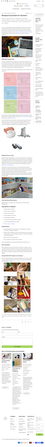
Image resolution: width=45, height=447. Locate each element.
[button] (19, 5)
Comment (3, 336)
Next (31, 13)
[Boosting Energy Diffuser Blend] (23, 99)
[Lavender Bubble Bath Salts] (6, 356)
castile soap (3, 365)
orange (5, 21)
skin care (3, 370)
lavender (6, 368)
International (21, 426)
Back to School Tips (10, 18)
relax (24, 371)
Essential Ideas (24, 18)
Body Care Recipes (7, 364)
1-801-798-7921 (11, 1)
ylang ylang (6, 23)
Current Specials (22, 421)
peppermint (9, 21)
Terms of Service (13, 426)
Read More (5, 387)
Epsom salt (8, 365)
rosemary (20, 21)
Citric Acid (24, 365)
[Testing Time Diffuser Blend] (10, 99)
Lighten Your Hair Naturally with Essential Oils (38, 56)
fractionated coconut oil (26, 370)
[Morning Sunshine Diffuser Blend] (23, 85)
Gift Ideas (8, 367)
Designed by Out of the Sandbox (16, 439)
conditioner (18, 375)
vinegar (13, 384)
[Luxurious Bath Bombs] (28, 356)
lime (2, 21)
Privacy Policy (12, 428)
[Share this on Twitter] (22, 322)
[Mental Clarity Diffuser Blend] (23, 112)
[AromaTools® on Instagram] (3, 1)
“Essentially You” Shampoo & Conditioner (16, 370)
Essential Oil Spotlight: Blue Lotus (38, 74)
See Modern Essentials (26, 21)
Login (39, 1)
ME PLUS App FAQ (22, 432)
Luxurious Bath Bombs (38, 114)
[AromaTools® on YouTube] (7, 1)
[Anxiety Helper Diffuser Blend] (10, 112)
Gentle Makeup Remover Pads (38, 121)
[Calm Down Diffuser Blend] (10, 85)
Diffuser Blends (18, 18)
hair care (18, 378)
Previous (27, 13)
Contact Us (12, 421)
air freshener (4, 18)
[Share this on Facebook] (25, 322)
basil (14, 18)
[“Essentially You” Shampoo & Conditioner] (17, 360)
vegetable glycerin (15, 383)
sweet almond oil (15, 381)
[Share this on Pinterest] (28, 322)
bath (2, 364)
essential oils (14, 378)
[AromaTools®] (22, 3)
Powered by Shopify (25, 439)
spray (2, 23)
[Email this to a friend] (31, 322)
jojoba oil (3, 368)
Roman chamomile (15, 21)
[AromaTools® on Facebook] (1, 1)
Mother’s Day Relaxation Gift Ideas (38, 118)
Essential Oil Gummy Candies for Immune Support (39, 69)
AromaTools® (7, 439)
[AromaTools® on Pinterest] (5, 1)
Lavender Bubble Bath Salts (38, 106)
